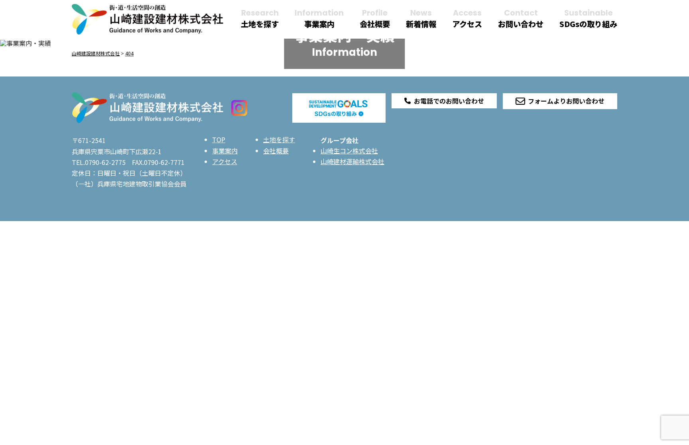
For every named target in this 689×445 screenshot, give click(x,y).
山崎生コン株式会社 (349, 150)
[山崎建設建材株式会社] (147, 18)
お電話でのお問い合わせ (449, 101)
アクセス (224, 161)
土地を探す (279, 139)
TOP (218, 139)
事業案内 (225, 150)
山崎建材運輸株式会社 (352, 161)
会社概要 (276, 150)
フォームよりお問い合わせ (566, 101)
